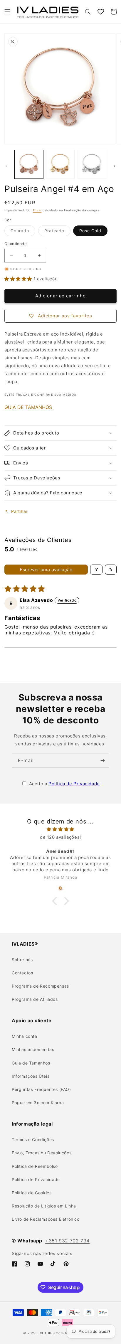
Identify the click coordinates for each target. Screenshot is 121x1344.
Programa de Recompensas (40, 985)
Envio (37, 210)
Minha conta (24, 1036)
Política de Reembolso (35, 1166)
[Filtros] (96, 570)
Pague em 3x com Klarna (38, 1102)
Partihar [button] (19, 511)
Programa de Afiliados (35, 999)
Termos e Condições (33, 1139)
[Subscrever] (102, 760)
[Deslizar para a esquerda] (6, 165)
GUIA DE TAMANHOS (28, 407)
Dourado (23, 232)
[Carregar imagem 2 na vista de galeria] (60, 164)
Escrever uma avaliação (46, 569)
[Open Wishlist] (100, 11)
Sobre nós (22, 959)
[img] (60, 829)
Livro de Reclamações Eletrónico (46, 1219)
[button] (7, 11)
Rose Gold (90, 230)
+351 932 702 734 (67, 1241)
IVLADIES (47, 1333)
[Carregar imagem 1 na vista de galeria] (28, 164)
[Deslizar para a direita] (114, 165)
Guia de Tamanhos (31, 1062)
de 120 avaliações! (60, 837)
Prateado (57, 232)
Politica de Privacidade (36, 1179)
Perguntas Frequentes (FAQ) (41, 1089)
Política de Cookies (31, 1192)
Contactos (22, 972)
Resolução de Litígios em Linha (44, 1205)
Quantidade (15, 243)
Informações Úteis (30, 1076)
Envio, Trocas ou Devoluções (41, 1152)
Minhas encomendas (33, 1049)
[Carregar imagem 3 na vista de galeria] (92, 164)
